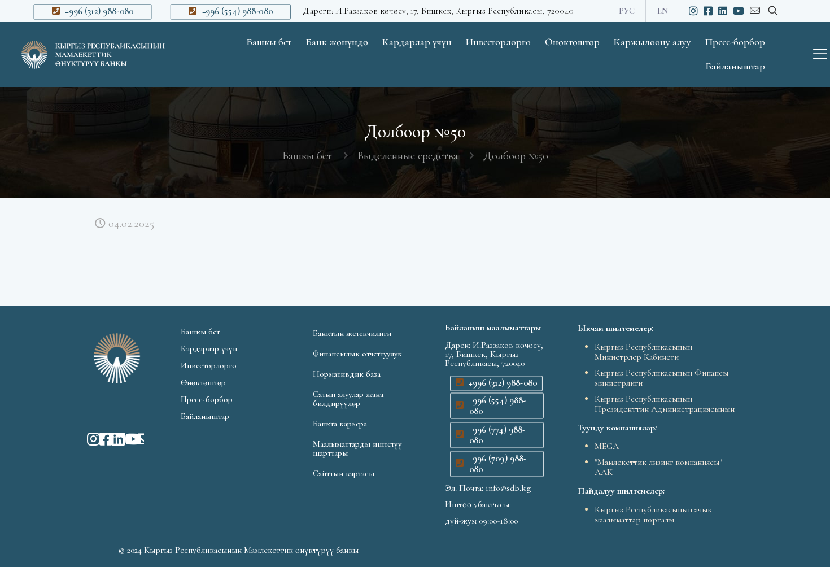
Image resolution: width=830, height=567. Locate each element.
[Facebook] (100, 439)
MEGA (607, 446)
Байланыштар (205, 416)
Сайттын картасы (343, 473)
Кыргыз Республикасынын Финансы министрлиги (661, 378)
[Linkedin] (112, 439)
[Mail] (137, 439)
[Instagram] (87, 439)
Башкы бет (307, 156)
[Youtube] (125, 439)
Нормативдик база (347, 374)
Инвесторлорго (209, 365)
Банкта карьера (340, 423)
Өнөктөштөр (203, 382)
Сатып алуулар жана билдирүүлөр (348, 398)
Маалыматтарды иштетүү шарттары (357, 448)
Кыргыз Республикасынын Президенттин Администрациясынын (665, 404)
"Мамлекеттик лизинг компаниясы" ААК (658, 467)
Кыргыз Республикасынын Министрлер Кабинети (643, 352)
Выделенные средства (407, 156)
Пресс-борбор (207, 399)
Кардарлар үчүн (209, 348)
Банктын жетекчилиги (352, 333)
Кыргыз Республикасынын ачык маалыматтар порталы (653, 514)
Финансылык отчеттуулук (357, 353)
